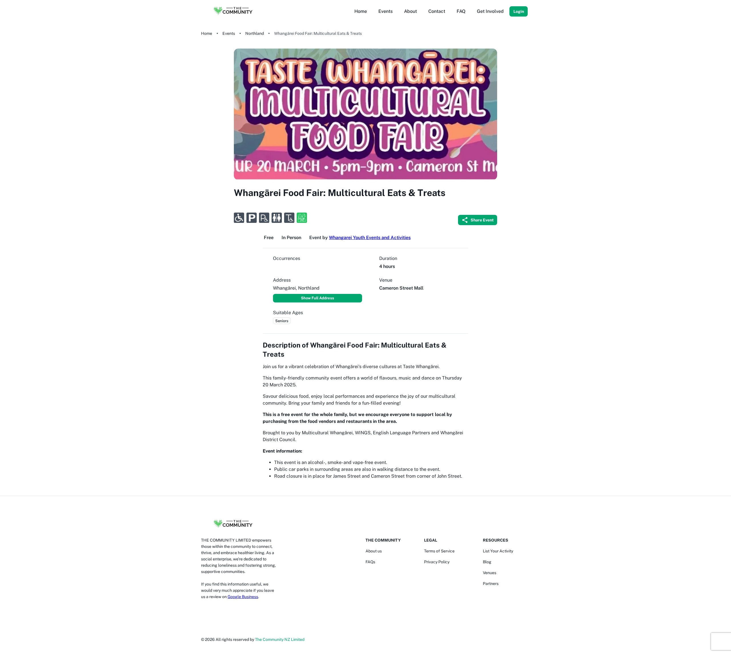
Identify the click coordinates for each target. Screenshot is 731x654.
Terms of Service (439, 551)
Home (206, 33)
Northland (254, 33)
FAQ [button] (461, 11)
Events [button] (385, 11)
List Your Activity (498, 551)
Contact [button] (436, 11)
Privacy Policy (436, 562)
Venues (489, 572)
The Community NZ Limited (279, 639)
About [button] (410, 11)
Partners (491, 583)
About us (374, 551)
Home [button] (360, 11)
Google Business (243, 596)
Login (518, 11)
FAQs (370, 562)
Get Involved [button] (490, 11)
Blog (487, 562)
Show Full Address (317, 298)
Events (228, 33)
